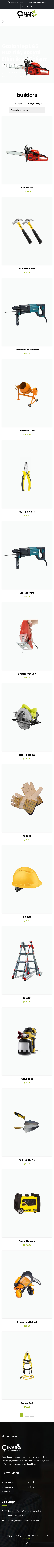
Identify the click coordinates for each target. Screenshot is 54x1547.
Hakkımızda (35, 1482)
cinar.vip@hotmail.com (37, 2)
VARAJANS (27, 1539)
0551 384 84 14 (17, 2)
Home (4, 76)
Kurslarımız (8, 1482)
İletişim (7, 1492)
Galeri (32, 1487)
